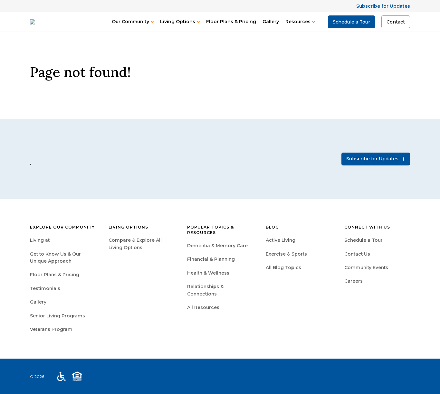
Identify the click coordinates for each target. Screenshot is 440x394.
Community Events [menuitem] (366, 267)
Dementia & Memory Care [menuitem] (217, 246)
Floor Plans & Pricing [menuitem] (54, 274)
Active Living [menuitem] (280, 240)
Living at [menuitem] (40, 240)
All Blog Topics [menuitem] (283, 267)
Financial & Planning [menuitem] (211, 259)
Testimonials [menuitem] (45, 288)
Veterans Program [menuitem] (51, 329)
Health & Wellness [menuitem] (208, 273)
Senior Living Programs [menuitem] (57, 316)
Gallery (271, 21)
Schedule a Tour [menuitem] (363, 240)
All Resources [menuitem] (203, 307)
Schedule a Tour (351, 22)
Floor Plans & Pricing (231, 21)
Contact (396, 22)
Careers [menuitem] (353, 281)
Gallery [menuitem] (38, 302)
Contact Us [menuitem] (357, 254)
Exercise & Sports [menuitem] (286, 254)
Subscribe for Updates (383, 6)
